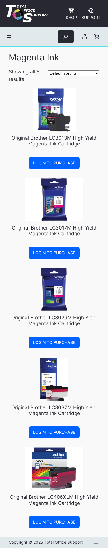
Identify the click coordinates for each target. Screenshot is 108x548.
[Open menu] (8, 36)
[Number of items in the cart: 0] (96, 37)
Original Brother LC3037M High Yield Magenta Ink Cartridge (54, 410)
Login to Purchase (54, 162)
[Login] (84, 37)
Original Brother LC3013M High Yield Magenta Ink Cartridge (54, 141)
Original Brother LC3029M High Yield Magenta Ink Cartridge (54, 320)
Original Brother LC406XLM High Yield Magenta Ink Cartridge (54, 500)
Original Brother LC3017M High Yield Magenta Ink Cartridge (54, 230)
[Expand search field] (66, 36)
